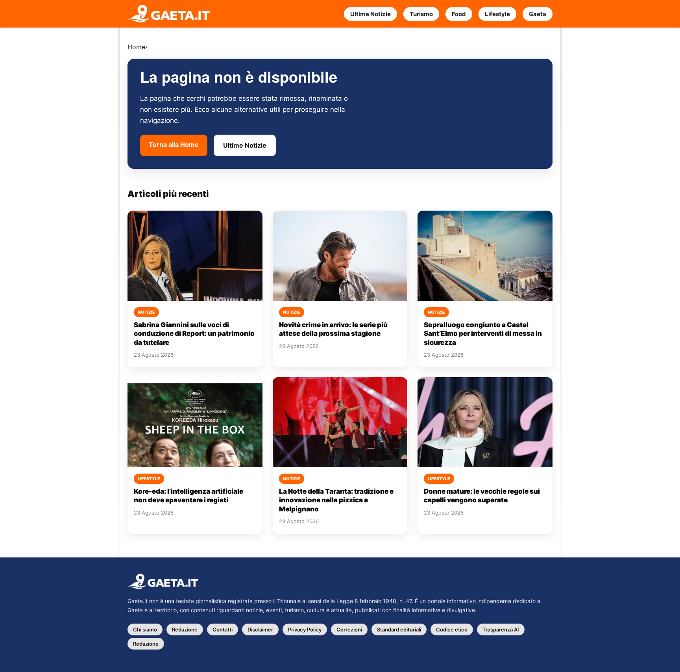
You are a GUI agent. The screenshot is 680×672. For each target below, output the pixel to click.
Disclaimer (260, 629)
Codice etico (452, 629)
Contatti (223, 629)
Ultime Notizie (370, 14)
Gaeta (537, 14)
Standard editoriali (399, 629)
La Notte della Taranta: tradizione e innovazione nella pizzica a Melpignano (336, 500)
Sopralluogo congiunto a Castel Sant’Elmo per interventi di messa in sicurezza (483, 333)
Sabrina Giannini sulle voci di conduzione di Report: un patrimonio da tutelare (194, 333)
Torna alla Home (174, 144)
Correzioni (349, 629)
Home (136, 47)
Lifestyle (497, 14)
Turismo (421, 14)
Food (459, 14)
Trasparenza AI (500, 629)
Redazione (185, 629)
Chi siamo (145, 629)
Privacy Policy (305, 629)
